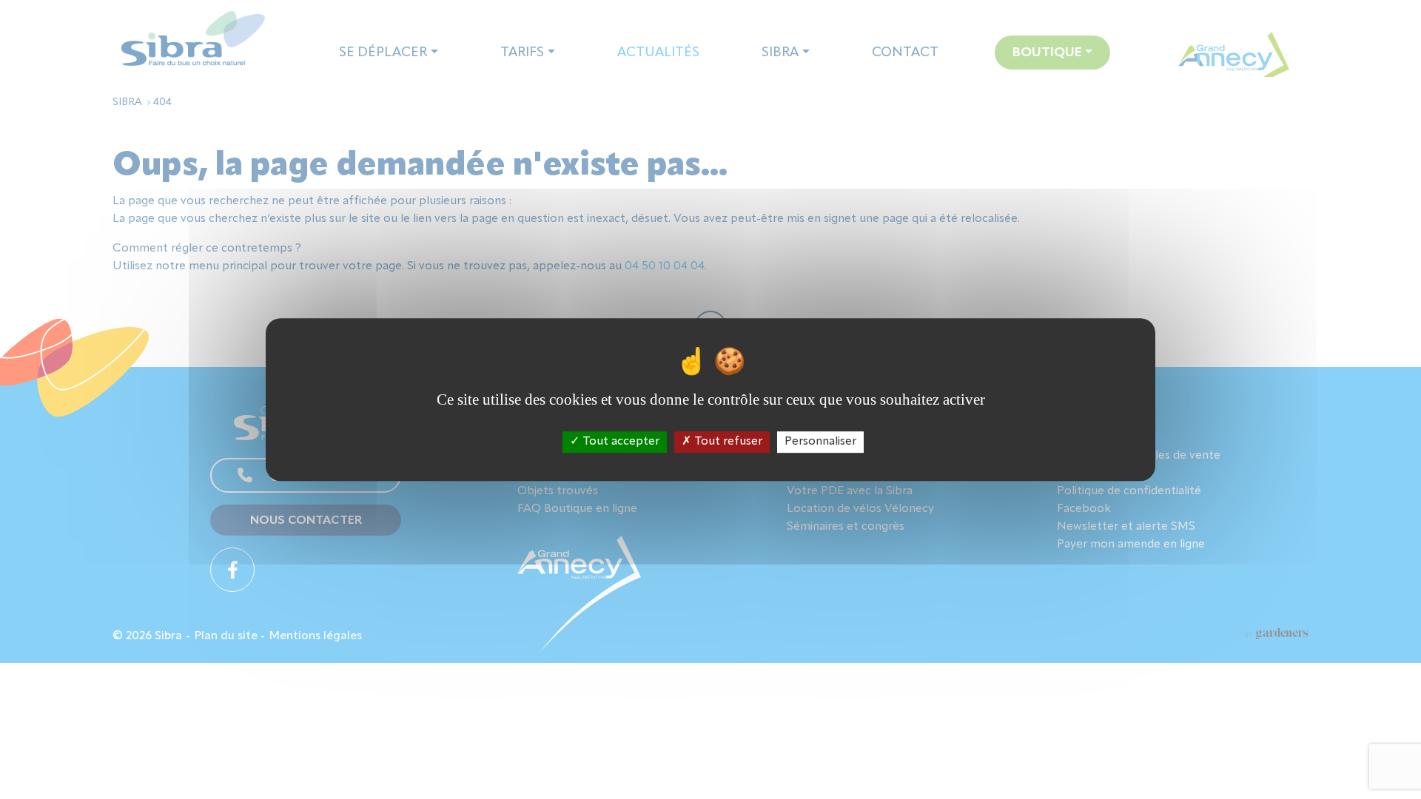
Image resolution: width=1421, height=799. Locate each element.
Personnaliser (820, 442)
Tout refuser (726, 442)
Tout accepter (619, 442)
